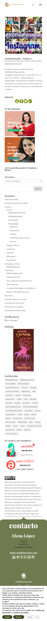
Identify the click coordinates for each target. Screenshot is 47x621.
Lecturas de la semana (14, 303)
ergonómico (10, 399)
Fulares (13, 234)
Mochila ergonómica (13, 407)
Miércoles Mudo (11, 199)
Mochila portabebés (30, 407)
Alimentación (12, 284)
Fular (26, 399)
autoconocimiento (12, 391)
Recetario (9, 296)
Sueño (15, 426)
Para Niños (11, 260)
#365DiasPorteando (13, 64)
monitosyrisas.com (23, 581)
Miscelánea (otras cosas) (15, 310)
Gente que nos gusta (14, 307)
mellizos (35, 403)
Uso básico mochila (34, 426)
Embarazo (27, 395)
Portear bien (17, 418)
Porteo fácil (13, 220)
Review (37, 422)
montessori (28, 411)
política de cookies (21, 612)
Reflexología (22, 422)
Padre (26, 414)
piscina (8, 418)
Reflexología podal (15, 273)
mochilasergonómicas (14, 411)
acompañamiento (12, 387)
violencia (27, 430)
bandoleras (26, 391)
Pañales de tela (13, 277)
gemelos (33, 399)
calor (34, 391)
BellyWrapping (13, 267)
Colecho (10, 253)
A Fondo (24, 387)
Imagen (17, 403)
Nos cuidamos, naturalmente (19, 281)
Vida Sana (9, 270)
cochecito (9, 395)
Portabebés (13, 224)
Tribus (22, 426)
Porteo (9, 210)
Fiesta (19, 399)
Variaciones (10, 430)
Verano (18, 430)
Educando (11, 256)
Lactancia (11, 249)
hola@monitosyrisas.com (23, 552)
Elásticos (14, 227)
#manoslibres (11, 384)
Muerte (37, 411)
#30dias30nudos (15, 216)
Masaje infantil (13, 245)
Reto (31, 422)
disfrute (18, 395)
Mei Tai (13, 242)
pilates (33, 414)
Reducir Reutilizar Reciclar (18, 292)
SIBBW (8, 426)
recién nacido (10, 422)
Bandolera (14, 230)
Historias (9, 403)
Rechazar (19, 617)
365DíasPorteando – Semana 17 (18, 58)
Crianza (8, 207)
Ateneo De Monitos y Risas (16, 203)
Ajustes (29, 617)
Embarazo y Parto (12, 264)
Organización (10, 414)
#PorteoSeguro (23, 384)
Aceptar (7, 617)
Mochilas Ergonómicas (20, 238)
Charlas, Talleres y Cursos (15, 299)
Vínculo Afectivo (12, 434)
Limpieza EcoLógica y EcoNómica (21, 288)
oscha (20, 414)
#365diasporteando (27, 380)
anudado (33, 387)
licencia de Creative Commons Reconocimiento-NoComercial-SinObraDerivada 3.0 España (23, 485)
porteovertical (30, 418)
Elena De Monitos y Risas (19, 61)
